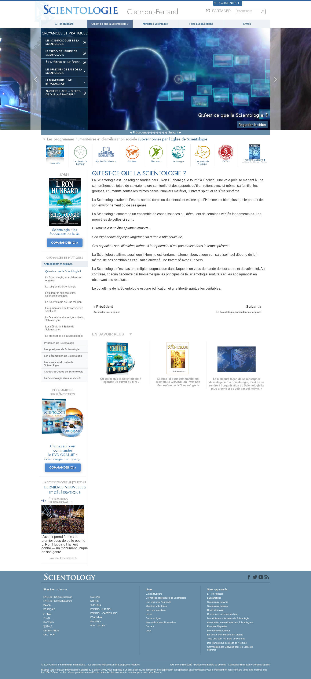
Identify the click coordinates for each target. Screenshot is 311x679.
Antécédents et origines (58, 264)
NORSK (94, 601)
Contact (150, 626)
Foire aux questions (201, 23)
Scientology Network (217, 602)
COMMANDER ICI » (64, 243)
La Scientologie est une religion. (63, 302)
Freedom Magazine (254, 160)
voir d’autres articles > (63, 558)
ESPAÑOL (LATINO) (100, 609)
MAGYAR (95, 597)
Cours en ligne (153, 618)
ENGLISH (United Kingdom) (57, 601)
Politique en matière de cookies (210, 664)
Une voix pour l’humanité (158, 602)
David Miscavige (215, 610)
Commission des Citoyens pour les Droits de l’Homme (230, 648)
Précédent (140, 132)
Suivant (173, 132)
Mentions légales (261, 664)
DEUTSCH (49, 634)
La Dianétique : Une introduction (58, 82)
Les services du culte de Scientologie (58, 364)
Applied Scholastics (106, 161)
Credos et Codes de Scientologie (63, 371)
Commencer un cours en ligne (222, 614)
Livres (247, 23)
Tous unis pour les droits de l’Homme (226, 638)
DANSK (47, 605)
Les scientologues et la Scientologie (62, 42)
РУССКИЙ (48, 622)
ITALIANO (95, 621)
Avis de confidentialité (181, 664)
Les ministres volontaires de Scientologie (228, 618)
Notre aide (55, 163)
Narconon (156, 161)
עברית (47, 613)
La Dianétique (214, 598)
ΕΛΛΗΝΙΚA (96, 617)
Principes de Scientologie (59, 343)
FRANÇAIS (49, 609)
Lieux (148, 630)
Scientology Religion (217, 606)
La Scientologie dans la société (62, 378)
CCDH (226, 161)
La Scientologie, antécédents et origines (63, 279)
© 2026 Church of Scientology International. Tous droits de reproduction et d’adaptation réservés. (90, 664)
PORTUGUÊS (97, 625)
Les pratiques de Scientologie (62, 349)
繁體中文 (48, 626)
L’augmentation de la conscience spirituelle (64, 310)
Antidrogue (178, 161)
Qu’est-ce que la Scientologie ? (109, 23)
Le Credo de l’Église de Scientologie (61, 53)
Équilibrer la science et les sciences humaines (60, 294)
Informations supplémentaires (161, 622)
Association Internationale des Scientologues (230, 622)
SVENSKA (95, 605)
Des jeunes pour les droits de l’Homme (227, 643)
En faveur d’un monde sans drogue (225, 634)
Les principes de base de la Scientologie (63, 71)
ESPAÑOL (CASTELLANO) (104, 613)
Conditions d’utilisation (239, 664)
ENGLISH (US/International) (57, 597)
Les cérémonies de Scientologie (63, 356)
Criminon (132, 161)
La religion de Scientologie (60, 286)
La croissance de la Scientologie (64, 335)
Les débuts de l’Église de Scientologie (59, 328)
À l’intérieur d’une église (62, 62)
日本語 (46, 618)
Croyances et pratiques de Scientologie (166, 598)
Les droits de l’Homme (202, 162)
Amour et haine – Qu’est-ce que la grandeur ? (63, 92)
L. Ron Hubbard (64, 23)
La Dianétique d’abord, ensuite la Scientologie (64, 319)
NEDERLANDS (51, 630)
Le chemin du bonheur (80, 162)
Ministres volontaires (155, 23)
